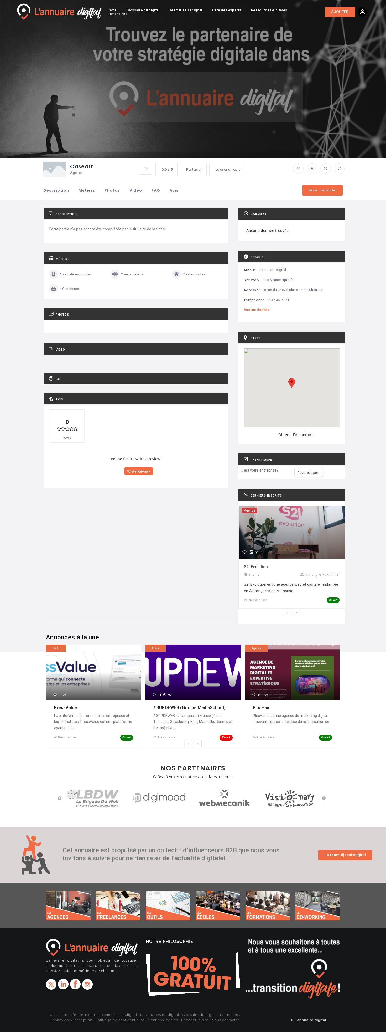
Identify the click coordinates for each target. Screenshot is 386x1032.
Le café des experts (80, 1015)
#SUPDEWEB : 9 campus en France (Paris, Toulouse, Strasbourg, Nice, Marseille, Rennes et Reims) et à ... (192, 722)
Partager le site (194, 1020)
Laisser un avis (227, 169)
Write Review (138, 471)
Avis (174, 190)
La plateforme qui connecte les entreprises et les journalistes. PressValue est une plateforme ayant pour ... (93, 722)
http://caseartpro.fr (278, 280)
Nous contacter (225, 1020)
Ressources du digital (159, 1015)
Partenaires (230, 1015)
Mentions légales (163, 1020)
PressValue (66, 707)
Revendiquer (308, 472)
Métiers (87, 190)
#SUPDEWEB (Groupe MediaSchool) (190, 707)
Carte (55, 1015)
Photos (112, 190)
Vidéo (135, 190)
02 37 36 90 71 (278, 300)
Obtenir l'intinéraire (296, 434)
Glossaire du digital (199, 1015)
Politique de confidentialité (119, 1020)
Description (56, 190)
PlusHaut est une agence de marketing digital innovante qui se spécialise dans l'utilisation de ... (291, 722)
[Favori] (244, 552)
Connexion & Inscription (71, 1020)
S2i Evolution (256, 566)
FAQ (156, 190)
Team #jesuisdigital (119, 1015)
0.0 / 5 (167, 169)
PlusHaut (262, 707)
